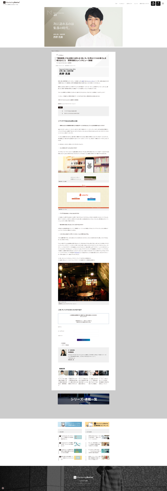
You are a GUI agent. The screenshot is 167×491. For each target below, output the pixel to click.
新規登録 (63, 343)
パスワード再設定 (65, 345)
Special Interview (62, 63)
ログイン (158, 4)
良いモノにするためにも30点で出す (72, 113)
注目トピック (129, 3)
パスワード (60, 335)
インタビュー (122, 3)
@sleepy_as (72, 358)
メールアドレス (61, 331)
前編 (83, 81)
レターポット (64, 209)
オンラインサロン (90, 81)
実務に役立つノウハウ (144, 3)
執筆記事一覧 (71, 359)
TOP (116, 3)
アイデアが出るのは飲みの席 (71, 111)
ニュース (136, 3)
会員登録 (153, 4)
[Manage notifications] (3, 488)
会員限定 (69, 63)
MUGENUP (77, 252)
